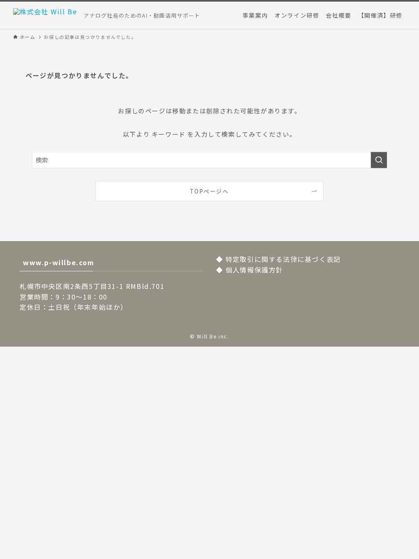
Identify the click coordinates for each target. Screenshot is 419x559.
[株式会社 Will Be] (45, 15)
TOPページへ (209, 191)
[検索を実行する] (379, 160)
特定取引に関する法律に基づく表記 (283, 259)
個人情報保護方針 (254, 270)
